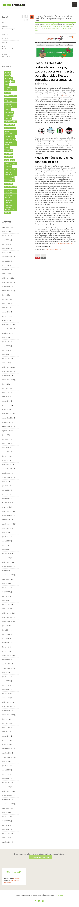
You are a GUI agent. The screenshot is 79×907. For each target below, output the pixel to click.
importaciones (10, 136)
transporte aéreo (11, 187)
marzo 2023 (6, 312)
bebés (7, 84)
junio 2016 (5, 630)
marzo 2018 (6, 549)
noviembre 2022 (7, 329)
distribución (9, 112)
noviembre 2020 (7, 418)
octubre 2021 (6, 375)
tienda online (9, 178)
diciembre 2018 (7, 511)
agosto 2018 (6, 528)
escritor (7, 122)
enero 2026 (6, 253)
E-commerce (46, 24)
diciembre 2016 (7, 613)
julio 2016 (5, 626)
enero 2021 (6, 409)
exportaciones (10, 125)
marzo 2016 (6, 643)
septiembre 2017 (8, 575)
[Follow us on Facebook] (35, 902)
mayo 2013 (6, 770)
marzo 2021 (6, 401)
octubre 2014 (6, 711)
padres (7, 163)
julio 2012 (5, 812)
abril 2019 (5, 494)
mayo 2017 (6, 592)
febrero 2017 (6, 604)
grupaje (7, 128)
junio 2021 (5, 388)
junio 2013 (5, 766)
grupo (14, 128)
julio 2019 (5, 482)
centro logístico (10, 96)
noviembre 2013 (7, 749)
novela (12, 160)
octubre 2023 (6, 286)
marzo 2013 (6, 778)
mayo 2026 (6, 240)
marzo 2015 (6, 689)
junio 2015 (5, 677)
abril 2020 (5, 448)
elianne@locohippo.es (53, 250)
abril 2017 (5, 596)
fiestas (66, 26)
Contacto (5, 43)
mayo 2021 (6, 392)
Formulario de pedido (9, 29)
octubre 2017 (6, 571)
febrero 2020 (6, 456)
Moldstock (8, 154)
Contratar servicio (40, 857)
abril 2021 (5, 397)
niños (7, 160)
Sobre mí (5, 34)
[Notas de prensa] (14, 4)
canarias (8, 93)
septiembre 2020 (8, 426)
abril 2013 (5, 774)
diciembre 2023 (7, 278)
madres (7, 148)
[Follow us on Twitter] (39, 902)
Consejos (5, 38)
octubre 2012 (6, 800)
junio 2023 (5, 299)
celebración (69, 24)
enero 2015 (6, 698)
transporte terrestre (9, 201)
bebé (12, 81)
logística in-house (9, 143)
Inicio (4, 22)
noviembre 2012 (7, 795)
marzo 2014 (6, 736)
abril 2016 (5, 638)
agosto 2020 (6, 431)
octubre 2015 (6, 664)
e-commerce (9, 115)
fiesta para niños (58, 26)
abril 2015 (5, 685)
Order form (6, 56)
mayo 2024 (6, 261)
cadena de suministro (8, 89)
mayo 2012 (6, 821)
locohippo (64, 28)
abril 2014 (5, 732)
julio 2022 (5, 337)
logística (13, 139)
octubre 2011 (6, 842)
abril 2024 (5, 265)
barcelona (8, 78)
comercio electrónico (9, 105)
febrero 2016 (6, 647)
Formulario (16, 878)
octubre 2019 (6, 473)
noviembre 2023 (7, 282)
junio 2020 (5, 439)
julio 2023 (5, 295)
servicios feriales (10, 169)
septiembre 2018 (8, 524)
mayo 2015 (6, 681)
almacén (8, 75)
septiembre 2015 (8, 668)
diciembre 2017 (7, 562)
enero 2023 (6, 320)
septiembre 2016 (8, 621)
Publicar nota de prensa (10, 49)
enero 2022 (6, 363)
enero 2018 (6, 558)
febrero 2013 (6, 783)
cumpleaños (48, 26)
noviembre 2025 (7, 257)
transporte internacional (9, 191)
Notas (4, 47)
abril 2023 (5, 308)
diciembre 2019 (7, 465)
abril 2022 (5, 350)
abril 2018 (5, 545)
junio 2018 (5, 537)
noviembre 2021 (7, 371)
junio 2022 (5, 342)
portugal (8, 166)
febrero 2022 (6, 359)
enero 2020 (6, 460)
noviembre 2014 (7, 706)
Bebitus (7, 81)
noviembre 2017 (7, 566)
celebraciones (39, 26)
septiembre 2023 (8, 291)
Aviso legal (59, 895)
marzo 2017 (6, 600)
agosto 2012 (6, 808)
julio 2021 (5, 384)
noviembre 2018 (7, 515)
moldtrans (8, 157)
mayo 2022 (6, 346)
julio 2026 (5, 231)
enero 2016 (6, 651)
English (4, 54)
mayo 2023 (6, 303)
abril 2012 (5, 825)
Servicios (5, 27)
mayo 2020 (6, 443)
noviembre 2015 (7, 660)
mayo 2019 (6, 490)
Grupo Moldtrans (8, 132)
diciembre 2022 (7, 325)
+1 (43, 257)
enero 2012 (6, 838)
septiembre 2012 (8, 804)
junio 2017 (5, 588)
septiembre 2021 (8, 380)
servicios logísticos (8, 173)
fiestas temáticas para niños (51, 28)
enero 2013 (6, 787)
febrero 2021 (6, 405)
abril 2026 (5, 244)
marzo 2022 (6, 354)
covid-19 (7, 109)
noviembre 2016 (7, 617)
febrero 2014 (6, 740)
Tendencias (54, 24)
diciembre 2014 (7, 702)
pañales (13, 163)
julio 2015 (5, 672)
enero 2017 (6, 609)
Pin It (37, 257)
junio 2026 (5, 236)
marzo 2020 (6, 452)
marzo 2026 (6, 248)
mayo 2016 (6, 634)
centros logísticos (8, 100)
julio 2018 (5, 532)
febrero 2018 (6, 554)
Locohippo (65, 96)
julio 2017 (5, 583)
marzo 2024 (6, 269)
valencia (8, 213)
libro (6, 139)
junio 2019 (5, 486)
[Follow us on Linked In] (43, 902)
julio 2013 (5, 761)
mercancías (9, 151)
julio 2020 (5, 435)
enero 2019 (6, 507)
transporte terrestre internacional (9, 208)
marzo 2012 (6, 829)
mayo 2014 (6, 727)
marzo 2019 (6, 498)
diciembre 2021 (7, 367)
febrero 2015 (6, 694)
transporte (9, 184)
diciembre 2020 (7, 414)
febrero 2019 (6, 503)
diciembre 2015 (7, 655)
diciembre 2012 (7, 791)
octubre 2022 (6, 333)
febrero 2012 (6, 833)
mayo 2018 (6, 541)
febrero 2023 (6, 316)
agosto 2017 (6, 579)
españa (14, 122)
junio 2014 (5, 723)
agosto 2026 (6, 227)
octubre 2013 (6, 753)
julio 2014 (5, 719)
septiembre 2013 (8, 757)
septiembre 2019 (8, 477)
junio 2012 (5, 817)
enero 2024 (6, 274)
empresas (8, 119)
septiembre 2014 (8, 715)
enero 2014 (6, 744)
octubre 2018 (6, 520)
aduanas (8, 72)
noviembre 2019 (7, 469)
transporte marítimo (9, 196)
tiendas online (10, 181)
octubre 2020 (6, 422)
